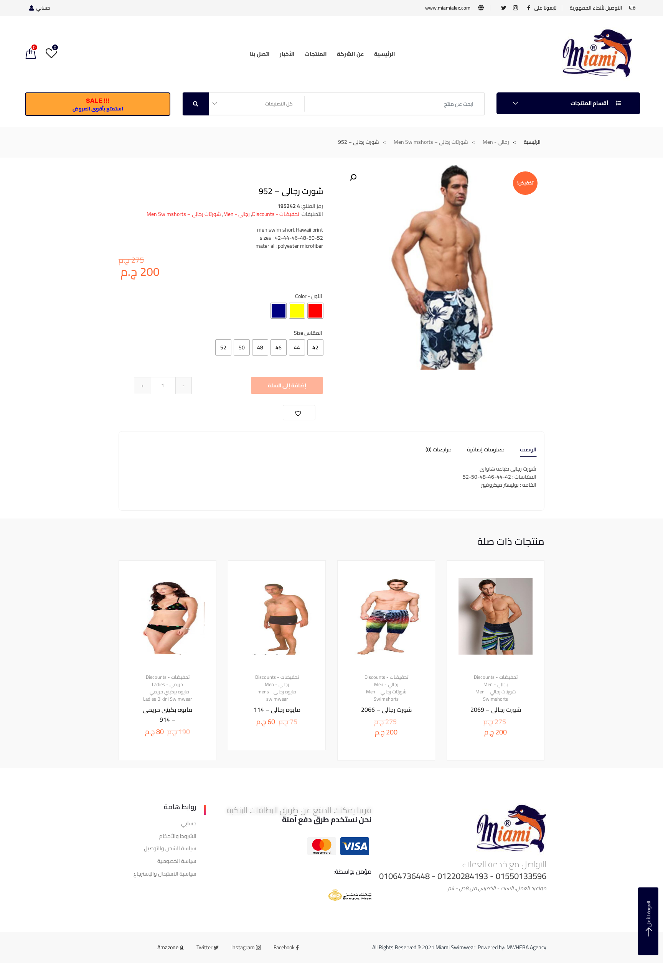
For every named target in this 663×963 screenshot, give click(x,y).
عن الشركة (350, 53)
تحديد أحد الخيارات (490, 786)
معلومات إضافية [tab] (486, 450)
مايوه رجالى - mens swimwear (276, 695)
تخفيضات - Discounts (275, 214)
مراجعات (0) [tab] (439, 450)
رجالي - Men (496, 142)
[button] (353, 177)
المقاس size (308, 333)
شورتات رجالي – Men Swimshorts (431, 142)
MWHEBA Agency (526, 947)
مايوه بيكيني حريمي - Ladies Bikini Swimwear (167, 695)
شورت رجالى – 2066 (386, 709)
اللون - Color (308, 296)
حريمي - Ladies (167, 684)
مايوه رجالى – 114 (277, 709)
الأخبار (287, 53)
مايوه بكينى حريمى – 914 (167, 714)
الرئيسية (384, 53)
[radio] (315, 310)
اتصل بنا (260, 53)
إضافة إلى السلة (287, 385)
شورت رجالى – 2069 (495, 709)
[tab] (528, 452)
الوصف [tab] (528, 450)
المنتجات (316, 53)
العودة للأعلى (648, 914)
